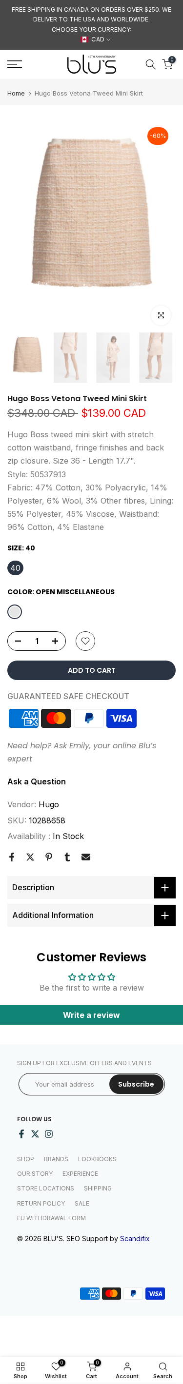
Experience (80, 1173)
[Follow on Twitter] (35, 1134)
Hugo (49, 804)
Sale (82, 1203)
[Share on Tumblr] (67, 857)
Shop (25, 1159)
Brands (56, 1159)
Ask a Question (36, 781)
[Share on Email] (85, 857)
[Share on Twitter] (30, 857)
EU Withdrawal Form (51, 1218)
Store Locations (45, 1188)
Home (16, 93)
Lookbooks (97, 1159)
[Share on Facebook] (11, 857)
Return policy (41, 1203)
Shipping (98, 1188)
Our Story (35, 1173)
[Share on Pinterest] (48, 857)
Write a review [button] (91, 1015)
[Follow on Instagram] (48, 1134)
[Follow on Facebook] (21, 1134)
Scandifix (135, 1238)
